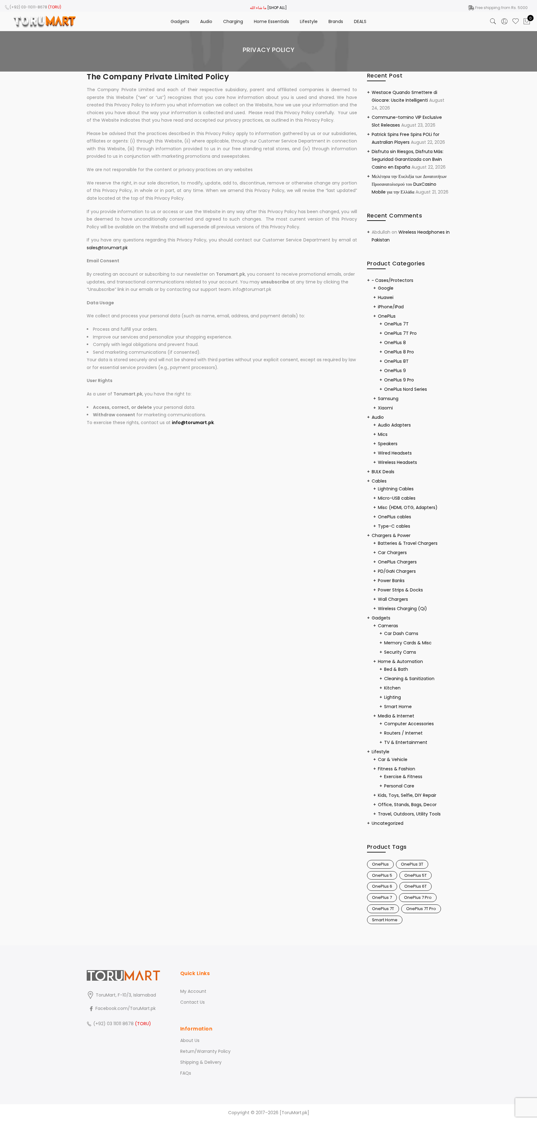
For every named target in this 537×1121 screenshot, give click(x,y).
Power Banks (391, 580)
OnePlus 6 (382, 886)
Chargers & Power (391, 535)
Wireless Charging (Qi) (402, 608)
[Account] (504, 21)
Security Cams (400, 652)
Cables (379, 481)
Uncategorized (387, 823)
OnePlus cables (394, 517)
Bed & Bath (396, 669)
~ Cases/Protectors (392, 280)
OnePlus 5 (382, 875)
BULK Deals (383, 472)
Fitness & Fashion (396, 769)
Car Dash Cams (401, 633)
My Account (193, 991)
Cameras (388, 626)
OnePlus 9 (395, 370)
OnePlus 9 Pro (399, 380)
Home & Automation (400, 661)
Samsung (388, 398)
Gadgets (180, 21)
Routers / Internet (403, 733)
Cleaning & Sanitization (409, 678)
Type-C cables (394, 526)
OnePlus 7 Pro (418, 897)
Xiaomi (385, 408)
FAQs (185, 1073)
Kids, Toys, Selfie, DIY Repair (407, 795)
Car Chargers (392, 552)
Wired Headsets (395, 453)
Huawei (385, 297)
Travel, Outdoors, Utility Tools (409, 814)
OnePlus (387, 316)
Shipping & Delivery (201, 1062)
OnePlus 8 (395, 342)
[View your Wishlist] (515, 21)
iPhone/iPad (391, 307)
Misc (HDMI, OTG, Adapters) (408, 507)
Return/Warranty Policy (205, 1051)
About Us (190, 1040)
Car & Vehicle (392, 759)
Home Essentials (271, 21)
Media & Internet (396, 716)
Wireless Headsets (397, 462)
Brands (335, 21)
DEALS (360, 21)
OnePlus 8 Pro (399, 352)
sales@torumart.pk (107, 248)
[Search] (493, 21)
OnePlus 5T (415, 875)
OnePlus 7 (382, 897)
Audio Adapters (394, 425)
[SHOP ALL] (277, 7)
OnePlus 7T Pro (400, 333)
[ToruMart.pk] (294, 1112)
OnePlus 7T (396, 324)
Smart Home (398, 706)
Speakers (387, 444)
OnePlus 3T (412, 864)
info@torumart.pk (193, 422)
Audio (206, 21)
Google (385, 288)
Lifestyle (309, 21)
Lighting (392, 697)
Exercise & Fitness (403, 776)
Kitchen (392, 688)
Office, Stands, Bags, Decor (407, 804)
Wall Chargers (393, 599)
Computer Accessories (409, 724)
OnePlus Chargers (397, 562)
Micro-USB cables (396, 498)
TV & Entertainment (405, 742)
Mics (383, 434)
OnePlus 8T (396, 361)
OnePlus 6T (415, 886)
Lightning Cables (396, 489)
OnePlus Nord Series (405, 389)
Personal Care (399, 786)
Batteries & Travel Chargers (408, 543)
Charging (233, 21)
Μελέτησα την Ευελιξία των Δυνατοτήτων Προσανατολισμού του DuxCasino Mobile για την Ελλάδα (409, 184)
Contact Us (192, 1002)
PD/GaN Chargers (397, 571)
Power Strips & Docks (400, 590)
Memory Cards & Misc (408, 643)
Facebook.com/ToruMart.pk (125, 1008)
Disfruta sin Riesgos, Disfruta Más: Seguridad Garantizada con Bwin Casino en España (407, 159)
